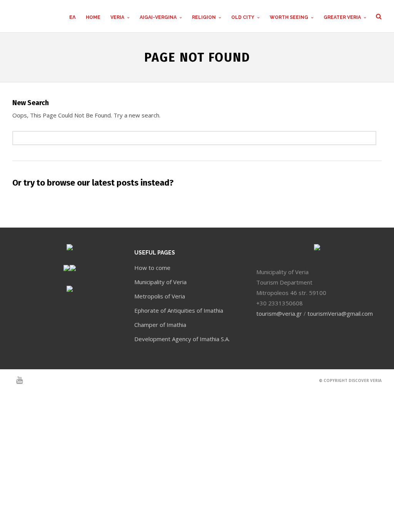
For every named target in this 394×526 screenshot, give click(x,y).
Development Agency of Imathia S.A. (182, 339)
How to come (152, 267)
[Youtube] (16, 380)
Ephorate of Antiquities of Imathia (178, 310)
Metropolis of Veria (159, 296)
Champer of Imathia (160, 324)
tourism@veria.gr (279, 313)
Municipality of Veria (160, 282)
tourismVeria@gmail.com (340, 313)
